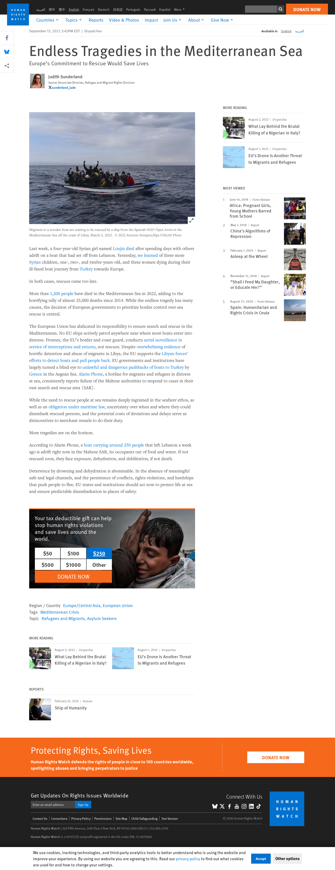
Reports (96, 20)
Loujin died (123, 248)
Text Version (169, 818)
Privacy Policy (80, 818)
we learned (148, 255)
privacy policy (188, 858)
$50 (47, 553)
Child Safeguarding (144, 818)
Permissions (103, 818)
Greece (35, 374)
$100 (73, 553)
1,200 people (61, 293)
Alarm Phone (91, 374)
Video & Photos (124, 20)
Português (133, 9)
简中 (52, 9)
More (180, 9)
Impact (151, 20)
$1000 (73, 564)
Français (88, 9)
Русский (150, 9)
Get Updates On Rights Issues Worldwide (80, 795)
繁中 (62, 9)
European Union (118, 605)
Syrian (35, 262)
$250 (99, 553)
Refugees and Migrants (63, 618)
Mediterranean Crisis (59, 612)
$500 (47, 564)
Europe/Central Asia (81, 605)
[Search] (280, 9)
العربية (40, 9)
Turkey (86, 269)
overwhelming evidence (158, 346)
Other (99, 564)
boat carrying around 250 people (114, 445)
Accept (261, 858)
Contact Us (40, 818)
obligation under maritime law (77, 406)
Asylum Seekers (102, 618)
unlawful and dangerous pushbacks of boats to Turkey (133, 367)
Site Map (121, 818)
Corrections (59, 818)
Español (164, 9)
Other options (287, 858)
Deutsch (103, 9)
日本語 (118, 9)
